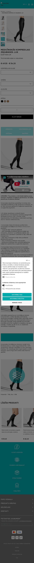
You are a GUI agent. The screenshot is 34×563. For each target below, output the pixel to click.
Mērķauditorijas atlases (13, 289)
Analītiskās (9, 285)
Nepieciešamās (10, 277)
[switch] (3, 285)
